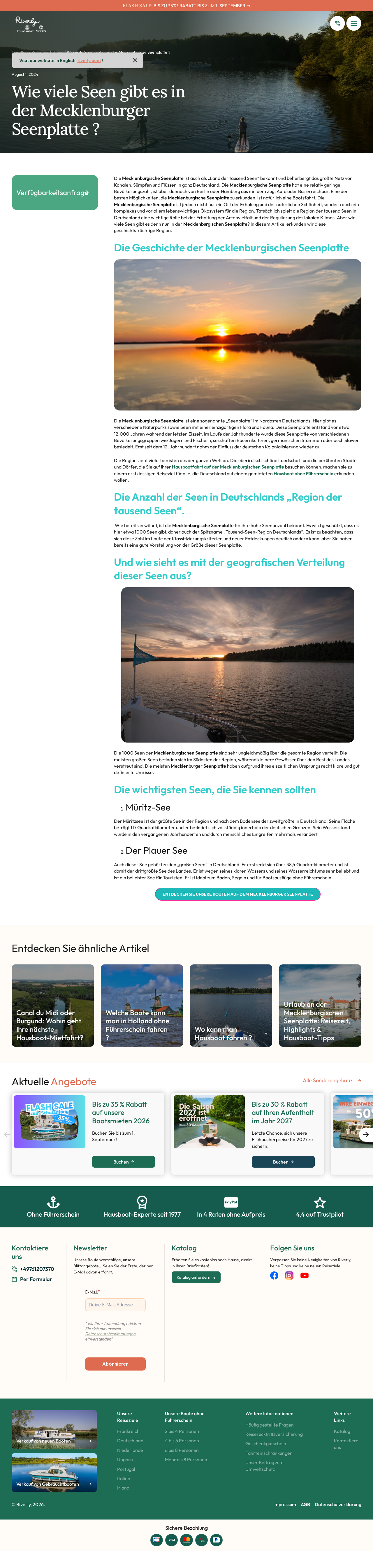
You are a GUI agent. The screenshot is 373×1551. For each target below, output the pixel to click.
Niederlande (130, 1450)
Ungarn (125, 1459)
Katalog (342, 1431)
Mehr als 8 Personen (186, 1459)
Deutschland (130, 1440)
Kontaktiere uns (346, 1444)
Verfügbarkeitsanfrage (52, 192)
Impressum (284, 1504)
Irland (123, 1488)
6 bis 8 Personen (182, 1450)
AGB (305, 1504)
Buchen (121, 1162)
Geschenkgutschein (265, 1443)
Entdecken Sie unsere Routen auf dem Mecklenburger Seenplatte (238, 894)
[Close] (135, 60)
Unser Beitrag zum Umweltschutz (264, 1465)
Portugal (126, 1469)
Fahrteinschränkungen (269, 1453)
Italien (123, 1478)
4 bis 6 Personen (182, 1440)
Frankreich (128, 1431)
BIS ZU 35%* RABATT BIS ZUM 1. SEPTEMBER (199, 5)
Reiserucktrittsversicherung (274, 1434)
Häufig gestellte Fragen (269, 1425)
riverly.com (89, 60)
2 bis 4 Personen (182, 1431)
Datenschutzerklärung (338, 1504)
